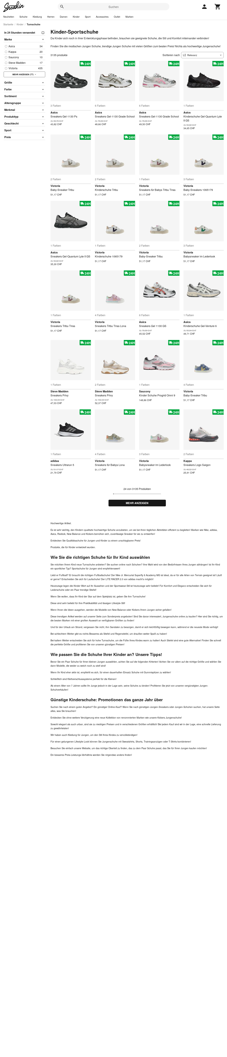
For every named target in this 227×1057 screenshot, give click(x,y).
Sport (88, 16)
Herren (51, 16)
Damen (63, 16)
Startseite (8, 24)
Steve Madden (59, 391)
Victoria (55, 186)
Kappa (187, 461)
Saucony (144, 391)
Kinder (76, 16)
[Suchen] (62, 6)
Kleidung (37, 16)
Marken (129, 16)
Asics (54, 112)
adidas (55, 461)
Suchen (114, 6)
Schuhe (23, 16)
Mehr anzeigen (137, 503)
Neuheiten (8, 16)
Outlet (117, 16)
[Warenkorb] (217, 6)
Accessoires (102, 16)
